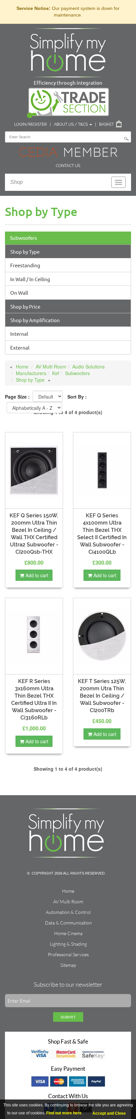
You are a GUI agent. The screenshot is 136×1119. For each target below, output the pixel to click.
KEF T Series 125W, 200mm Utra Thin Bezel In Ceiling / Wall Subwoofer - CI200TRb (102, 695)
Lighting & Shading (68, 944)
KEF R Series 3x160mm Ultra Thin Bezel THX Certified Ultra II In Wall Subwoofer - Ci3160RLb (34, 699)
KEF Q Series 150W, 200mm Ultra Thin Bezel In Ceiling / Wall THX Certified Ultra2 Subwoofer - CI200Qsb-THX (34, 533)
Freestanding (25, 265)
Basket (106, 124)
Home (22, 366)
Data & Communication (68, 922)
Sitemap (68, 965)
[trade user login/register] (68, 101)
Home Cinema (68, 933)
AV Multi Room (51, 366)
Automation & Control (68, 912)
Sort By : (77, 396)
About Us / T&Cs (71, 124)
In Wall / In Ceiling (30, 279)
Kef (55, 373)
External (19, 347)
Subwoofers (23, 238)
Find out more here (64, 1113)
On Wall (19, 292)
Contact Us (68, 165)
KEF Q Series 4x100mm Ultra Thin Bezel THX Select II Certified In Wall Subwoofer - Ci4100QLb (102, 533)
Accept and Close (109, 1113)
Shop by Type (25, 251)
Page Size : (17, 396)
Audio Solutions (88, 366)
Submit (68, 1016)
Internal (19, 333)
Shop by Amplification (35, 320)
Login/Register (30, 124)
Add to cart (36, 575)
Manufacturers (31, 373)
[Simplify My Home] (68, 51)
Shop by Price (25, 306)
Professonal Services (68, 954)
